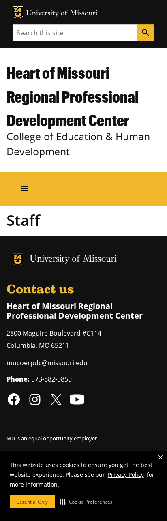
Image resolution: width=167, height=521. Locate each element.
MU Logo (18, 12)
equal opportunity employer (62, 438)
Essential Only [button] (32, 501)
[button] (86, 501)
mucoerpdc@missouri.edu (47, 362)
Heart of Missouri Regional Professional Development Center (72, 96)
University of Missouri (62, 13)
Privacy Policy (126, 474)
